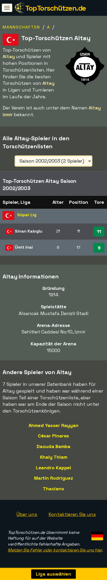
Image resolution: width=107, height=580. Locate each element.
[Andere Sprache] (96, 534)
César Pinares (53, 436)
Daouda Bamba (53, 446)
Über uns (26, 514)
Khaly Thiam (53, 457)
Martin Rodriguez (53, 478)
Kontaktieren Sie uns (72, 514)
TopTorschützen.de (55, 8)
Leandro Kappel (53, 468)
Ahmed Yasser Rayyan (53, 425)
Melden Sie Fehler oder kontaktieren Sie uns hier (55, 550)
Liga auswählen (53, 574)
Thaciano (53, 489)
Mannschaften (21, 27)
